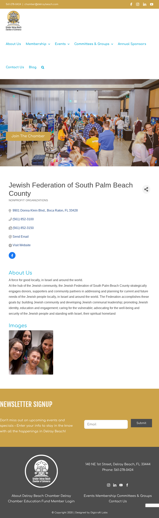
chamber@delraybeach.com (41, 4)
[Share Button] (146, 189)
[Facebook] (127, 485)
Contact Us (118, 501)
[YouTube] (121, 485)
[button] (42, 67)
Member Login (63, 501)
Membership (106, 496)
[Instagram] (108, 485)
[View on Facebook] (12, 257)
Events (89, 496)
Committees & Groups (134, 496)
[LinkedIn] (114, 485)
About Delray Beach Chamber (36, 496)
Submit (141, 423)
